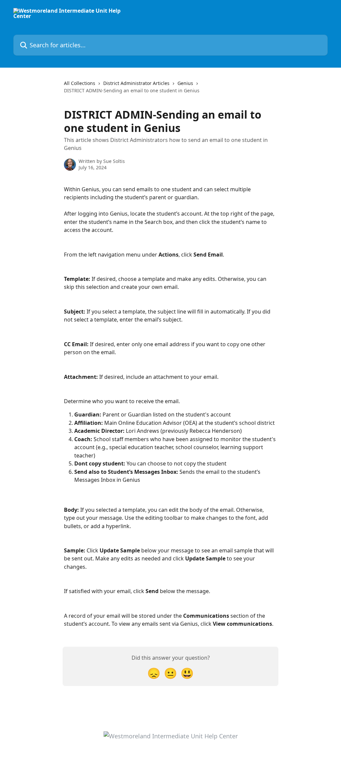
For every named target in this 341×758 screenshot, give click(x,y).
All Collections (79, 83)
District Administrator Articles (136, 83)
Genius (185, 83)
